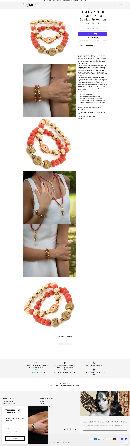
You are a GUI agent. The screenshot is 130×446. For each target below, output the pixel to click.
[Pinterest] (67, 429)
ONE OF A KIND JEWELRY (9, 403)
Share (82, 118)
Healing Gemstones (8, 401)
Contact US (51, 442)
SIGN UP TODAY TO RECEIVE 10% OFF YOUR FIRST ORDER (64, 386)
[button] (42, 5)
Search (42, 401)
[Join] (126, 429)
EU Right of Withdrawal (63, 442)
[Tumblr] (73, 429)
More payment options (93, 37)
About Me (43, 403)
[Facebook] (65, 429)
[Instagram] (70, 429)
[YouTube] (75, 429)
